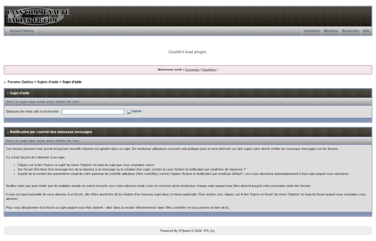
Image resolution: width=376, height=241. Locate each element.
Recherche (350, 30)
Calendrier (312, 30)
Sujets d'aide (47, 82)
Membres (331, 30)
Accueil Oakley (22, 30)
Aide (366, 30)
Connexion (192, 69)
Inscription (209, 69)
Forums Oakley (20, 82)
